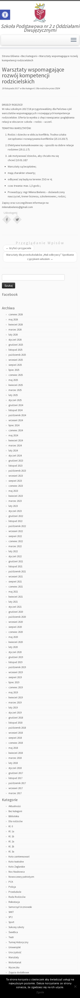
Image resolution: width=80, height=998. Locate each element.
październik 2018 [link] (17, 727)
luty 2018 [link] (13, 763)
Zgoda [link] (40, 992)
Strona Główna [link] (10, 56)
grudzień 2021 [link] (16, 561)
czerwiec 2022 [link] (16, 541)
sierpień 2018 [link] (15, 737)
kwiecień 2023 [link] (16, 496)
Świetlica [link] (13, 932)
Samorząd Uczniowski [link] (20, 907)
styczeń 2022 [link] (15, 556)
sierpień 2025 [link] (15, 365)
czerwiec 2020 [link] (16, 632)
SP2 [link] (10, 917)
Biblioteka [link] (14, 816)
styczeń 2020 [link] (15, 652)
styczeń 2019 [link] (15, 712)
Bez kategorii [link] (29, 56)
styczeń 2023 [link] (15, 511)
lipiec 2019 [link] (14, 682)
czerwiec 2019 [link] (16, 687)
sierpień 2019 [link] (15, 677)
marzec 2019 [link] (15, 702)
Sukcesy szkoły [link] (16, 927)
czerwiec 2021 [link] (16, 586)
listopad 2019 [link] (15, 662)
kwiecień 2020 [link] (16, 642)
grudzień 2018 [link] (16, 717)
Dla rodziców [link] (42, 88)
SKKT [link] (11, 912)
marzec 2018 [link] (15, 758)
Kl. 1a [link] (11, 831)
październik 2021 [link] (17, 571)
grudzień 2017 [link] (16, 773)
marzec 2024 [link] (15, 445)
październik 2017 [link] (17, 783)
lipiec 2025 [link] (14, 370)
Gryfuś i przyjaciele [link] (18, 248)
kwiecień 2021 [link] (16, 596)
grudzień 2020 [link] (16, 611)
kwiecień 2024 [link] (16, 440)
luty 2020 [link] (13, 647)
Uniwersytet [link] (15, 947)
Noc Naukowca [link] (17, 871)
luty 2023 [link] (13, 506)
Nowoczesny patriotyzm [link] (21, 876)
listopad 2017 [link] (15, 778)
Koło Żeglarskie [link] (17, 866)
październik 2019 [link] (17, 667)
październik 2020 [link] (17, 616)
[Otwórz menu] (74, 40)
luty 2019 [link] (13, 707)
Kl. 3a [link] (11, 851)
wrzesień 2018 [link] (16, 732)
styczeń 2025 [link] (15, 400)
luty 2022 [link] (13, 551)
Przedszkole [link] (15, 892)
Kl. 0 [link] (11, 826)
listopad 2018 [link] (15, 722)
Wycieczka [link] (14, 967)
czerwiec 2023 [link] (16, 485)
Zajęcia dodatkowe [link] (19, 972)
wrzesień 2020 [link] (16, 622)
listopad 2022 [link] (15, 521)
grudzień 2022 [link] (16, 516)
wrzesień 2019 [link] (16, 672)
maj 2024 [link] (13, 435)
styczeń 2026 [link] (15, 339)
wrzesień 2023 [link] (16, 475)
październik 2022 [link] (17, 526)
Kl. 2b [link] (11, 846)
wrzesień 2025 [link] (16, 359)
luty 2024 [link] (13, 450)
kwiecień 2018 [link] (16, 753)
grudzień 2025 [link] (16, 344)
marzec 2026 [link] (15, 329)
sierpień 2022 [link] (15, 536)
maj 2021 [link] (13, 591)
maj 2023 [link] (13, 491)
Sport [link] (11, 922)
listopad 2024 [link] (15, 410)
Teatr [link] (11, 937)
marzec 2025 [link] (15, 390)
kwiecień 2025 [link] (16, 385)
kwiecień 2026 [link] (16, 324)
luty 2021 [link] (13, 601)
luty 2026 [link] (13, 334)
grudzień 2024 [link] (16, 405)
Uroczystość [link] (15, 952)
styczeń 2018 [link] (15, 768)
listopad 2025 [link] (15, 349)
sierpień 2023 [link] (15, 480)
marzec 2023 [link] (15, 501)
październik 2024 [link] (17, 415)
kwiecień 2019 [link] (16, 697)
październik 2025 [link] (17, 354)
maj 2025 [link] (13, 380)
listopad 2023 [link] (15, 465)
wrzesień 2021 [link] (16, 576)
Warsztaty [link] (14, 957)
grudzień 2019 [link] (16, 657)
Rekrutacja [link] (14, 902)
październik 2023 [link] (17, 470)
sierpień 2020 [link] (15, 627)
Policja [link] (12, 886)
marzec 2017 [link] (15, 793)
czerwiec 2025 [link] (16, 375)
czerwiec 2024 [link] (16, 430)
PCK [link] (11, 881)
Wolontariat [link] (15, 962)
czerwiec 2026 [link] (16, 314)
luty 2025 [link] (13, 395)
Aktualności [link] (15, 806)
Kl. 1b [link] (11, 836)
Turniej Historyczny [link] (18, 942)
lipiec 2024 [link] (14, 425)
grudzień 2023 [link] (16, 460)
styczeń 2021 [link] (15, 606)
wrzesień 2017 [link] (16, 788)
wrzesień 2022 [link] (16, 531)
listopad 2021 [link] (15, 566)
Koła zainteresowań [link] (19, 856)
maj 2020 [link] (13, 637)
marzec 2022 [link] (15, 546)
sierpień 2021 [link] (15, 581)
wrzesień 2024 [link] (16, 420)
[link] (5, 15)
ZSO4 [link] (57, 88)
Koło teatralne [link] (16, 861)
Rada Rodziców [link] (17, 897)
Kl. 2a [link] (11, 841)
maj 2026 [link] (13, 319)
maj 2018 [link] (13, 748)
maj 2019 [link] (13, 692)
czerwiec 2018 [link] (16, 742)
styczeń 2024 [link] (15, 455)
